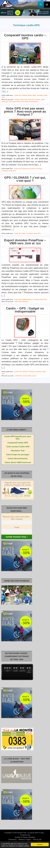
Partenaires (12, 839)
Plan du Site (37, 839)
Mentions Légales (25, 839)
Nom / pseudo (16, 519)
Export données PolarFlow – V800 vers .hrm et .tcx (25, 241)
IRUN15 (27, 496)
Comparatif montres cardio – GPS (25, 36)
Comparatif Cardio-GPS (18, 443)
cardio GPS (23, 99)
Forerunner (31, 99)
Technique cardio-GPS (9, 170)
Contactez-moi (25, 835)
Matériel (24, 95)
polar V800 (16, 101)
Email (16, 527)
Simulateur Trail (17, 451)
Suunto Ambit (24, 101)
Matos (30, 95)
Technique (39, 168)
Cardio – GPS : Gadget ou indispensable (25, 310)
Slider (34, 95)
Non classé (31, 168)
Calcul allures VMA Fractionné (18, 462)
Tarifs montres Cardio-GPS (17, 447)
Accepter (39, 844)
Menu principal (47, 5)
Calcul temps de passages (17, 454)
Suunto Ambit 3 (33, 101)
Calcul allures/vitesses (18, 458)
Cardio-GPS (18, 95)
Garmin (38, 99)
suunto (34, 376)
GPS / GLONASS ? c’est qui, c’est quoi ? (25, 179)
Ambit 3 (17, 99)
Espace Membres (29, 837)
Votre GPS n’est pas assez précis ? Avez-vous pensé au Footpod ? (25, 111)
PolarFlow (25, 301)
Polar (10, 101)
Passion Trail (21, 833)
